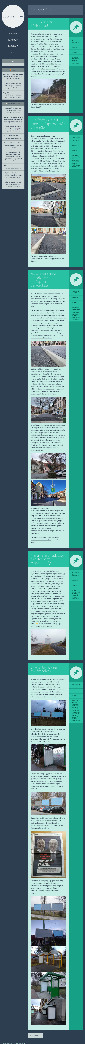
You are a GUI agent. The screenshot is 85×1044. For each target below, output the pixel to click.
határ (74, 590)
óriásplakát (76, 710)
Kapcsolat (13, 40)
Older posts (36, 1035)
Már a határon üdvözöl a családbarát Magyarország (47, 559)
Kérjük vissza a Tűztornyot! (41, 23)
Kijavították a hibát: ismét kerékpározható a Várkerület (48, 124)
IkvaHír (14, 70)
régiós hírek (76, 58)
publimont (75, 714)
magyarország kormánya (76, 708)
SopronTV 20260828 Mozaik (13, 136)
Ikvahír (38, 107)
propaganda (76, 712)
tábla (78, 62)
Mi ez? (13, 52)
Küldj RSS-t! (13, 46)
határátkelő (76, 592)
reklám (74, 715)
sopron (74, 52)
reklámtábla (76, 717)
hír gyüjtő (75, 47)
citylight (75, 701)
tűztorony (75, 63)
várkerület (75, 166)
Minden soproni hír (14, 104)
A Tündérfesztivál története (13, 166)
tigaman (23, 1043)
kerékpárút (75, 155)
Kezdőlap (13, 34)
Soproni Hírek (13, 16)
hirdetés (74, 702)
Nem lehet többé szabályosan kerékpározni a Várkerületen (43, 280)
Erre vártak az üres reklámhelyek (44, 669)
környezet (75, 57)
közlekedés (75, 160)
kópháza (74, 594)
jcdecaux (75, 704)
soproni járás (74, 61)
